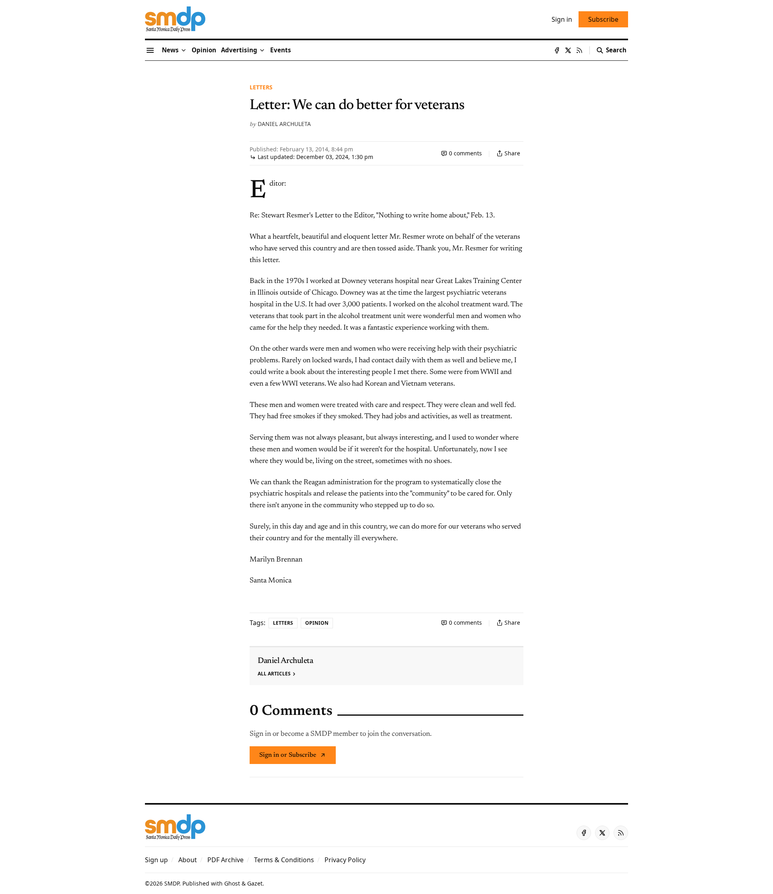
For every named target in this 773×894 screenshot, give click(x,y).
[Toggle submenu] (183, 50)
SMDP (171, 883)
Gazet (254, 883)
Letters (261, 87)
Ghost (232, 883)
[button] (239, 50)
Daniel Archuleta (284, 124)
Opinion (317, 622)
